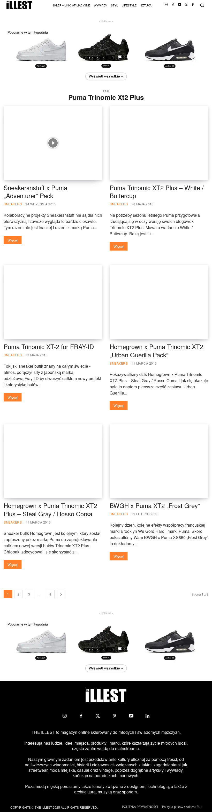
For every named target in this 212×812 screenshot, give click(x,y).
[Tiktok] (173, 4)
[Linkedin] (147, 716)
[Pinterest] (114, 716)
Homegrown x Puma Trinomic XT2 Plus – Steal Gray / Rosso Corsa (50, 509)
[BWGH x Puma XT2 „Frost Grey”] (159, 461)
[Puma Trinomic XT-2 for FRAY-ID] (53, 302)
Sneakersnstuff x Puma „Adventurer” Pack (35, 191)
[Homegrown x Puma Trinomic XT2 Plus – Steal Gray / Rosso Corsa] (53, 461)
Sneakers (13, 204)
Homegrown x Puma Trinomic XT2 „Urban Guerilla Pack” (156, 350)
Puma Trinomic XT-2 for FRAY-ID (49, 346)
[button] (202, 5)
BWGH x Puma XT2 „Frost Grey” (155, 505)
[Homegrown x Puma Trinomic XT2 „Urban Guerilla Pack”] (159, 302)
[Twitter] (186, 4)
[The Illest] (19, 5)
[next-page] (61, 594)
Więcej (12, 240)
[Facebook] (192, 4)
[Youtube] (179, 4)
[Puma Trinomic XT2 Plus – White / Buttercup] (159, 143)
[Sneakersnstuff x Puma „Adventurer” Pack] (53, 143)
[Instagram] (166, 4)
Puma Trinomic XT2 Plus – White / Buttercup (157, 191)
